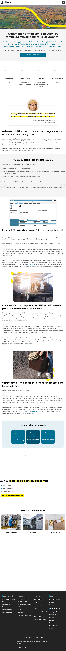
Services (20, 612)
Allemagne (52, 612)
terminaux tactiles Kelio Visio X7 (33, 411)
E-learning (36, 602)
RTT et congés (31, 264)
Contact (51, 602)
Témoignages (37, 599)
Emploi (51, 605)
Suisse (51, 628)
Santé (19, 610)
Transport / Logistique (24, 615)
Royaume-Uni (53, 625)
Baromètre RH (38, 605)
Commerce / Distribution (25, 604)
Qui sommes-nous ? (55, 599)
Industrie (20, 607)
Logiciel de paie (6, 604)
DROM (51, 617)
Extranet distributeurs (40, 619)
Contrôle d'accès (7, 610)
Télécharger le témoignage (33, 55)
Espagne (51, 620)
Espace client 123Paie (40, 616)
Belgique (51, 614)
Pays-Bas (52, 623)
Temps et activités (7, 607)
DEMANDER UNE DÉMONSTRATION (12, 496)
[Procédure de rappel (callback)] (63, 2)
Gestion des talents (7, 612)
